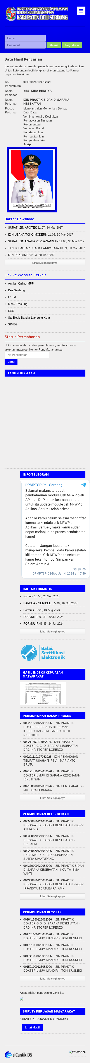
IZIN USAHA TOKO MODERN (27, 234)
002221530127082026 (37, 723)
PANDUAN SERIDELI (37, 603)
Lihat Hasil (32, 1027)
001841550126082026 (37, 919)
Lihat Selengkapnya (44, 262)
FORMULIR (30, 616)
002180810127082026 (37, 786)
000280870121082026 (37, 851)
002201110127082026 (37, 756)
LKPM (12, 297)
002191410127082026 (37, 771)
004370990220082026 (37, 865)
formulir (28, 596)
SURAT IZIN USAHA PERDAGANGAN (33, 241)
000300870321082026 (37, 836)
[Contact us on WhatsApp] (77, 1052)
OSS (11, 311)
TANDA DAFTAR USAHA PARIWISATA (33, 248)
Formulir (28, 610)
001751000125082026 (37, 945)
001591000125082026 (37, 966)
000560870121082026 (37, 821)
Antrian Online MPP (21, 283)
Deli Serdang (16, 290)
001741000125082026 (37, 956)
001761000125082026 (37, 934)
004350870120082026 (37, 880)
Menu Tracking (18, 304)
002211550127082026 (37, 741)
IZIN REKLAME (18, 255)
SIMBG (13, 324)
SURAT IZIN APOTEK (22, 227)
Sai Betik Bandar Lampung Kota (29, 317)
